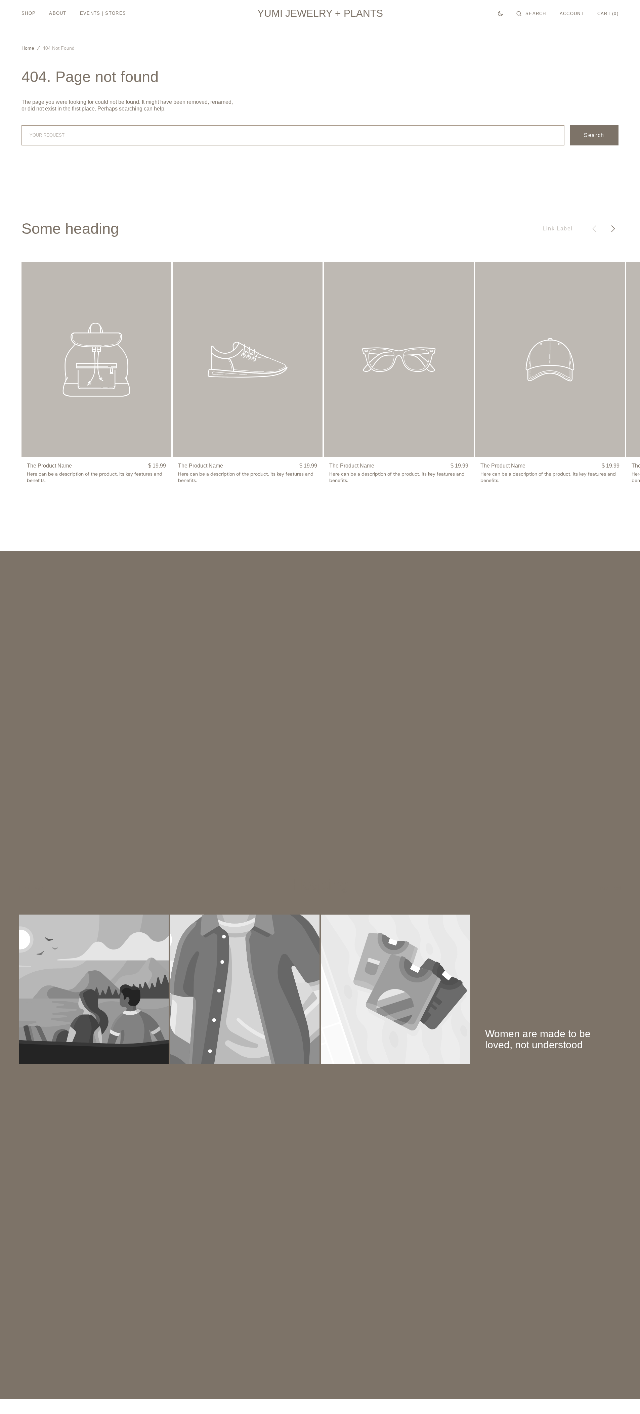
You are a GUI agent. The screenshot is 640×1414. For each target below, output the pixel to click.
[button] (531, 13)
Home (28, 48)
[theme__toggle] (500, 13)
